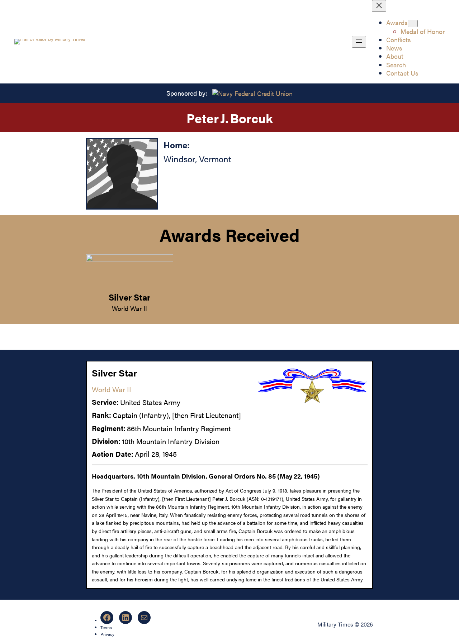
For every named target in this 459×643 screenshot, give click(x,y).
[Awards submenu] (413, 23)
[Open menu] (359, 42)
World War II (129, 308)
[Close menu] (379, 6)
